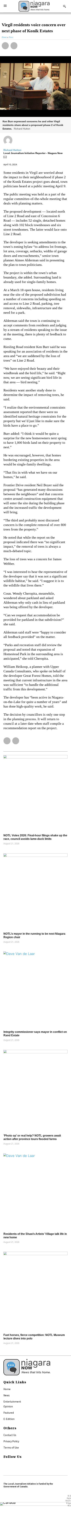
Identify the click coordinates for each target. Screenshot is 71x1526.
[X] (4, 1468)
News (6, 1395)
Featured (8, 1412)
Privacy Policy (11, 1441)
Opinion (8, 1406)
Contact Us (9, 1435)
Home (7, 1389)
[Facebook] (4, 1463)
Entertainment (12, 1401)
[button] (5, 45)
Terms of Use (11, 1447)
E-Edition (8, 1419)
